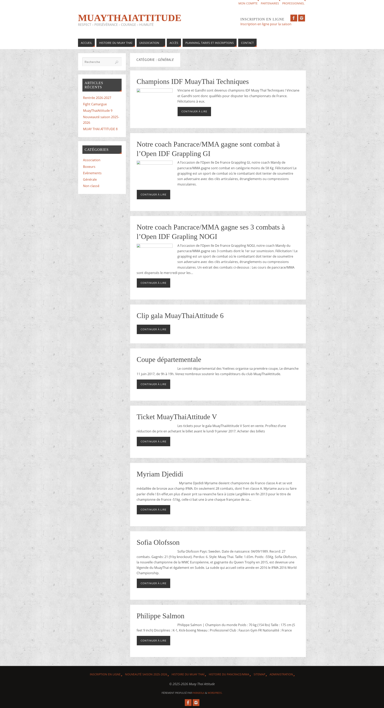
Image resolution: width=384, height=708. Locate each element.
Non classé (91, 186)
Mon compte (248, 3)
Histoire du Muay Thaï (188, 674)
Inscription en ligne (105, 674)
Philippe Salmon (160, 616)
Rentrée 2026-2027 (97, 98)
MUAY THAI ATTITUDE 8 (100, 129)
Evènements (92, 173)
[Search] (117, 62)
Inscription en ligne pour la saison (266, 24)
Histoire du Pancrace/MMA (229, 674)
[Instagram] (301, 18)
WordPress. (215, 693)
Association (91, 160)
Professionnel (293, 3)
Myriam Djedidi (160, 474)
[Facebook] (293, 18)
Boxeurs (89, 166)
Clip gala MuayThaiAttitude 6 (180, 316)
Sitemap (259, 674)
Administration (281, 674)
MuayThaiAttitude (129, 18)
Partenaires (270, 3)
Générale (90, 179)
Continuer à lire (194, 111)
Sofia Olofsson (158, 542)
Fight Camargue (95, 104)
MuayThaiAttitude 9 (97, 110)
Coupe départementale (169, 360)
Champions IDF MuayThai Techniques (193, 82)
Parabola (198, 693)
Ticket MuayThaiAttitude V (177, 417)
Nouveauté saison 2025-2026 (146, 674)
